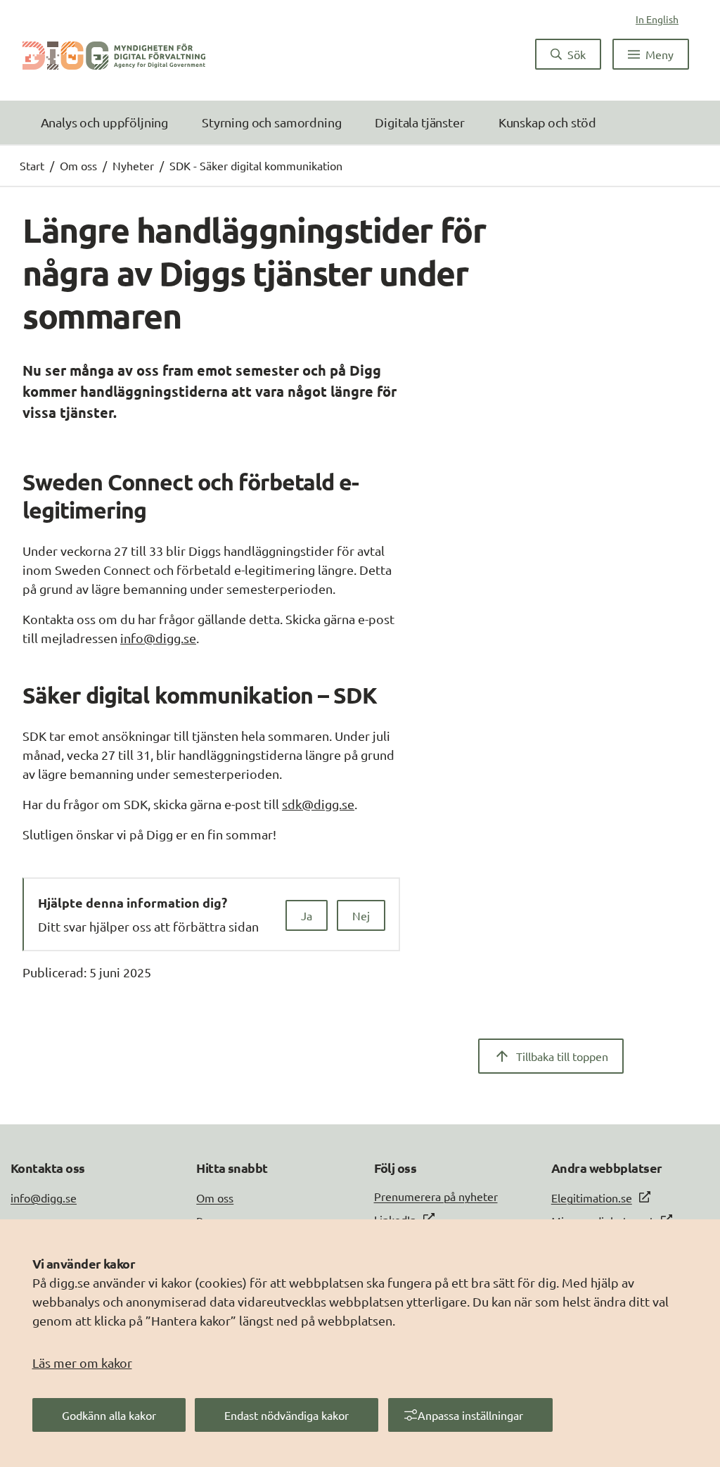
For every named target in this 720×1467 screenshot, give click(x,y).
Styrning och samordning (271, 122)
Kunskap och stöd (547, 122)
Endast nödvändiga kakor (286, 1415)
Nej (361, 915)
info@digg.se (158, 637)
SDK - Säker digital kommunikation (255, 165)
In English (657, 19)
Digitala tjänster (419, 122)
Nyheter (133, 165)
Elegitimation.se (591, 1197)
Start (32, 165)
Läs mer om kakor (82, 1362)
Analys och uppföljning (104, 122)
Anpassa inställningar (470, 1415)
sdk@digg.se (318, 803)
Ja (306, 915)
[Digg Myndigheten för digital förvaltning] (113, 54)
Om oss (78, 165)
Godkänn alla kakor (109, 1415)
